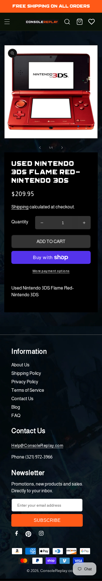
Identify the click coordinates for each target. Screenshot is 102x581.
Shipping (20, 206)
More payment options (51, 271)
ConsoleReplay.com (58, 570)
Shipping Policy (26, 373)
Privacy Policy (24, 381)
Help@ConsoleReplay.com (37, 445)
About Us (20, 364)
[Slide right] (62, 147)
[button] (7, 21)
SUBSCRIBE (47, 520)
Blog (15, 407)
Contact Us (22, 398)
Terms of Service (27, 390)
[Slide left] (40, 147)
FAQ (15, 415)
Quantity (19, 221)
